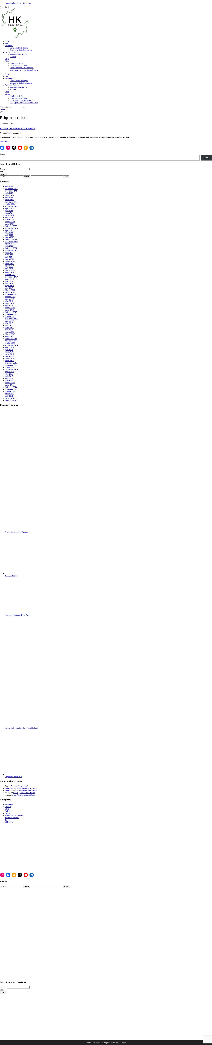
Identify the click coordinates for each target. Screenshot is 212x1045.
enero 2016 (9, 361)
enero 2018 (9, 310)
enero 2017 (9, 336)
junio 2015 (9, 376)
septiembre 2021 (11, 250)
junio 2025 (9, 193)
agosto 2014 (9, 394)
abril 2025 (9, 197)
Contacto (3, 109)
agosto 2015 (9, 372)
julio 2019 (9, 281)
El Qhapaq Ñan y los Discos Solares (24, 70)
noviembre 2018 (11, 294)
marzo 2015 (9, 380)
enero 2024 (9, 224)
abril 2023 (9, 235)
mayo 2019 (9, 286)
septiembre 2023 (11, 228)
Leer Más (3, 141)
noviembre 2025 (11, 189)
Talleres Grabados (12, 818)
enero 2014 (9, 398)
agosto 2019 (9, 279)
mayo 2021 (9, 255)
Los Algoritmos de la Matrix (26, 788)
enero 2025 (9, 200)
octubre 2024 (10, 204)
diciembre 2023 (11, 226)
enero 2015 (9, 385)
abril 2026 (9, 186)
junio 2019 (9, 283)
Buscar (2, 154)
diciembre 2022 (11, 239)
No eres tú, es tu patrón (20, 786)
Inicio (7, 41)
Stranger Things (11, 576)
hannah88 (9, 788)
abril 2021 (9, 257)
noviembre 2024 (11, 202)
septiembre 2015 (11, 369)
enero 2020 (9, 272)
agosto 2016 (9, 347)
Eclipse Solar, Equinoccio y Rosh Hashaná (21, 728)
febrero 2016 (10, 358)
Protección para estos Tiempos (16, 532)
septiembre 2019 (11, 277)
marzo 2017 (9, 332)
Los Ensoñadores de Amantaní (21, 68)
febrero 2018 (10, 308)
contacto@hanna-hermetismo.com (18, 3)
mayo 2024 (9, 215)
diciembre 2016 (11, 339)
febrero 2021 (10, 261)
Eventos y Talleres (12, 52)
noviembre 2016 (11, 341)
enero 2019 (9, 292)
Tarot (7, 820)
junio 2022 (9, 246)
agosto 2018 (9, 299)
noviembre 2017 (11, 314)
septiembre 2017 (11, 319)
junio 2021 (9, 253)
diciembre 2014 (11, 387)
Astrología (9, 46)
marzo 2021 (9, 259)
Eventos (13, 57)
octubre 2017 (10, 316)
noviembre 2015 (11, 365)
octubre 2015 (10, 367)
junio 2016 (9, 352)
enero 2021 (9, 264)
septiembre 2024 (11, 206)
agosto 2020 (9, 266)
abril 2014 (9, 396)
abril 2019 (9, 288)
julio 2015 (9, 374)
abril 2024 (9, 217)
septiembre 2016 (11, 345)
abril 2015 (9, 378)
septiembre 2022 (11, 242)
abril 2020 (9, 268)
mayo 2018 (9, 303)
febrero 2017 (10, 334)
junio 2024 (9, 213)
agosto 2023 (9, 230)
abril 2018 (9, 305)
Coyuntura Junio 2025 (13, 777)
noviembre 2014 (11, 389)
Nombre (3, 169)
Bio (6, 43)
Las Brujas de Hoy (17, 63)
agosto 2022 (9, 244)
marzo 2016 (9, 356)
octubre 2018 (10, 297)
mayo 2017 (9, 328)
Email (2, 171)
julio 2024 (9, 211)
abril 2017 (9, 330)
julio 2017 (9, 323)
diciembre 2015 (11, 363)
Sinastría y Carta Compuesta (21, 50)
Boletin (8, 811)
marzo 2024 (9, 219)
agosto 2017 (9, 321)
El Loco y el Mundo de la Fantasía (17, 128)
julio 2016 (9, 350)
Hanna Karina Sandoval (14, 815)
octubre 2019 (10, 275)
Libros (7, 61)
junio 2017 (9, 325)
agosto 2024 (9, 208)
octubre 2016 (10, 343)
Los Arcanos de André (18, 65)
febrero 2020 (10, 270)
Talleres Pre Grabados (18, 54)
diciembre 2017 (11, 312)
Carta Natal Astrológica (19, 48)
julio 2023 (9, 233)
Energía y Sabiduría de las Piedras (18, 615)
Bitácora (8, 807)
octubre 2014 (10, 391)
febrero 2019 (10, 290)
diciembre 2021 (11, 248)
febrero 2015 (10, 383)
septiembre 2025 (11, 191)
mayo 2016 (9, 354)
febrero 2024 (10, 222)
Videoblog (9, 822)
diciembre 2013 (11, 400)
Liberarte (122, 1043)
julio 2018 (9, 301)
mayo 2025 (9, 195)
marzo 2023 (9, 237)
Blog (7, 59)
